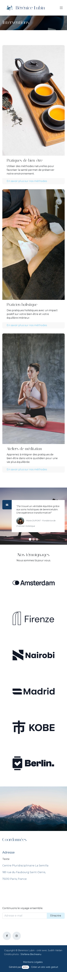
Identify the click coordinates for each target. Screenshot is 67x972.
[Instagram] (17, 936)
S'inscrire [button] (55, 915)
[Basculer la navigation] (61, 7)
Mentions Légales (33, 962)
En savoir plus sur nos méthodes (27, 181)
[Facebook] (7, 936)
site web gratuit (49, 967)
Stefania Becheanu (31, 954)
